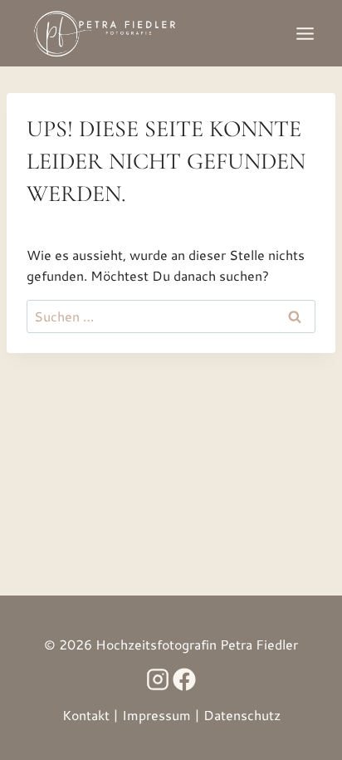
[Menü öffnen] (304, 33)
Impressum (156, 714)
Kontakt (86, 714)
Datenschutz (242, 714)
